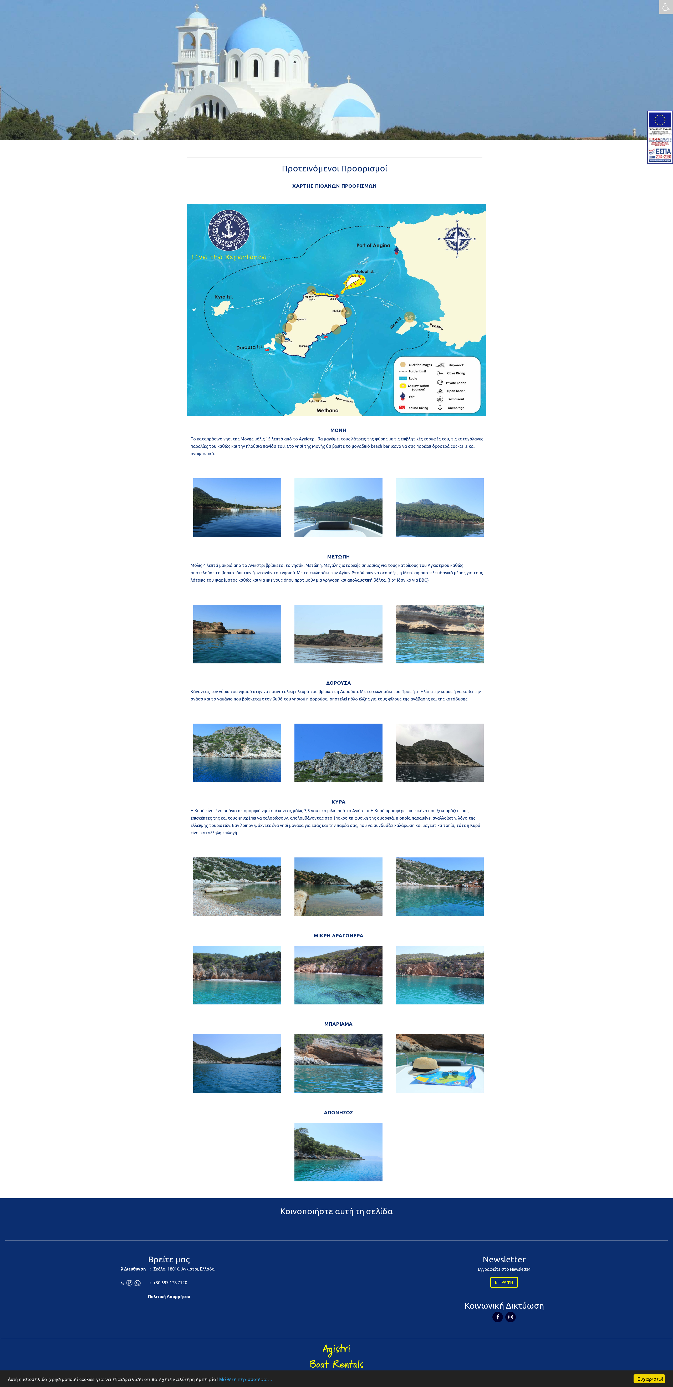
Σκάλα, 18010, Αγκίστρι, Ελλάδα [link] (184, 1269)
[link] (666, 7)
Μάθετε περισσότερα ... (245, 1379)
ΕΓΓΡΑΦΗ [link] (504, 1282)
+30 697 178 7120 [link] (170, 1282)
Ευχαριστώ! (650, 1378)
